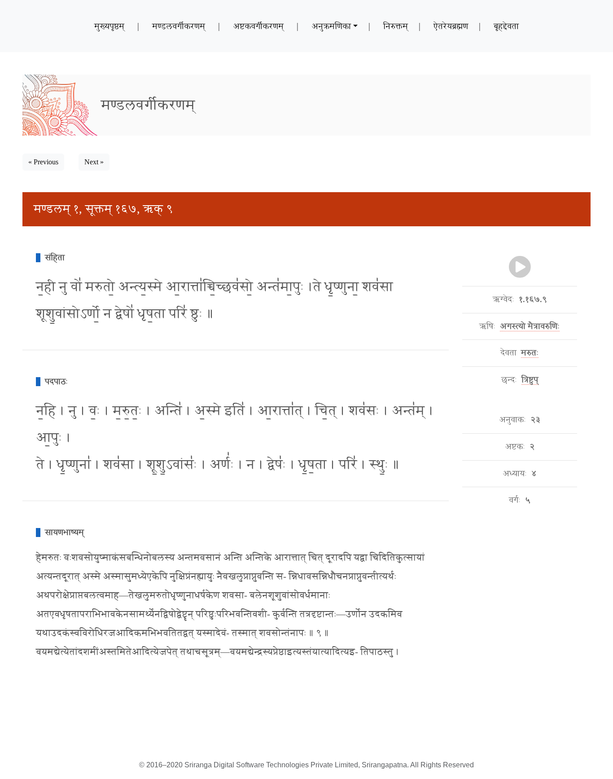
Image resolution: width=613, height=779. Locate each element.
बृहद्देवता (506, 26)
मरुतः (530, 352)
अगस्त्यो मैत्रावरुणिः (530, 326)
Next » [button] (94, 162)
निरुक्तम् (395, 26)
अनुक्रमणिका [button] (331, 26)
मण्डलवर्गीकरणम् (178, 26)
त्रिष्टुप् (529, 379)
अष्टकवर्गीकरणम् (258, 26)
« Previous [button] (43, 162)
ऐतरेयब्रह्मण (450, 26)
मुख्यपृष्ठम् (109, 26)
